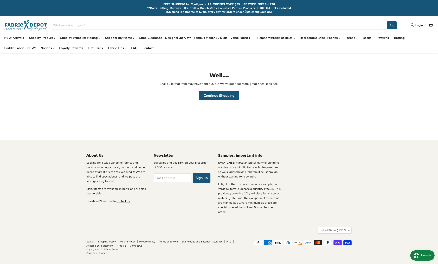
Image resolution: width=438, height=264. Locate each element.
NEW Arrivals (14, 38)
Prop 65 (121, 245)
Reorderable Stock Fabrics (319, 38)
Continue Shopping (219, 95)
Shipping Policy (107, 241)
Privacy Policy (147, 241)
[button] (417, 25)
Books (367, 38)
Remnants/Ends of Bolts (275, 38)
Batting (399, 38)
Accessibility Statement (99, 245)
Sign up (202, 178)
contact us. (123, 201)
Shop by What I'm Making (79, 38)
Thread (350, 38)
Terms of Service (168, 241)
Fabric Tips (116, 48)
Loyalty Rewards (71, 48)
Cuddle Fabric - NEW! (20, 48)
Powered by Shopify (96, 253)
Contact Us (136, 245)
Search (90, 241)
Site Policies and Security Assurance (202, 241)
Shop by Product (41, 38)
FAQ (134, 48)
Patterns (383, 38)
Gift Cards (95, 48)
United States (333, 230)
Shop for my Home (119, 38)
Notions (47, 48)
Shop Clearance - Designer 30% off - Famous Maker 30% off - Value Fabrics (195, 38)
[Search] (392, 25)
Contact (148, 48)
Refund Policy (128, 241)
